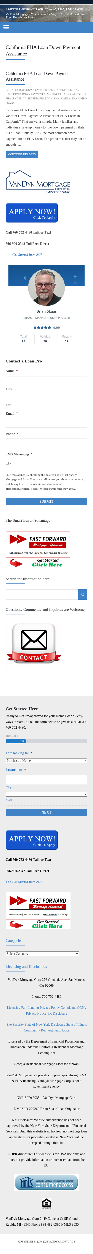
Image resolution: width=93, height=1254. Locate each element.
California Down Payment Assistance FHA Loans (44, 89)
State (9, 799)
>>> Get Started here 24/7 (24, 255)
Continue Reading (22, 154)
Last (8, 404)
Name (12, 371)
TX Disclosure (57, 1013)
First (9, 388)
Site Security (15, 1024)
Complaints (68, 1007)
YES (12, 463)
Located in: (16, 770)
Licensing (13, 1007)
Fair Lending (30, 1007)
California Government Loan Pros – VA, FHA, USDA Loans (44, 9)
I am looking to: (19, 753)
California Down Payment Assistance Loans (37, 94)
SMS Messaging (19, 454)
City (9, 787)
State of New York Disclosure (45, 1024)
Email (12, 413)
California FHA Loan (38, 98)
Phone (12, 434)
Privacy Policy (50, 1007)
